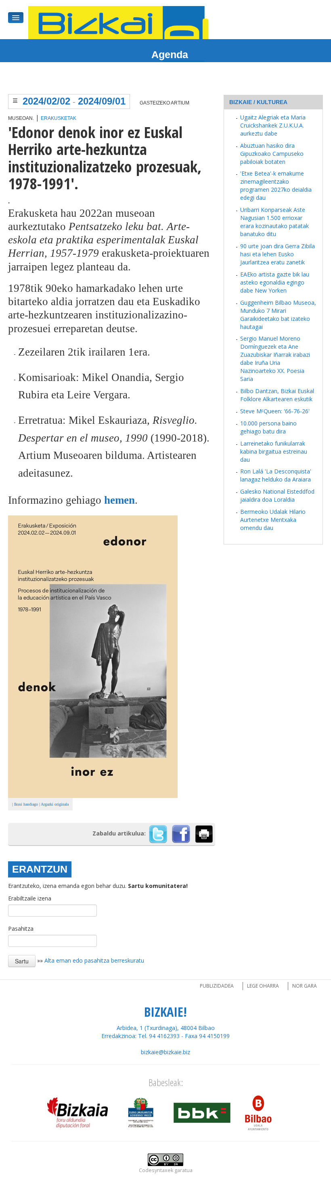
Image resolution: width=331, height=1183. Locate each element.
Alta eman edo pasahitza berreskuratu (94, 960)
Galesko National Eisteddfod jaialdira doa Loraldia (277, 495)
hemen (119, 500)
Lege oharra (263, 985)
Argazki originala (55, 804)
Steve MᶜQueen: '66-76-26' (275, 411)
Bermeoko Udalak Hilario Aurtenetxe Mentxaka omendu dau (273, 520)
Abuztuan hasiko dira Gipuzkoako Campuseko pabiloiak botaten (272, 153)
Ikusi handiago (26, 804)
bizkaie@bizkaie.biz (165, 1052)
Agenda (169, 54)
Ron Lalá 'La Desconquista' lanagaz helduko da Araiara (275, 475)
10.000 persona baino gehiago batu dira (268, 427)
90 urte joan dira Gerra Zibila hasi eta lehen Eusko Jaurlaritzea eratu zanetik (277, 254)
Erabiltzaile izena (29, 898)
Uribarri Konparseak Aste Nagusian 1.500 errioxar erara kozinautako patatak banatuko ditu (274, 222)
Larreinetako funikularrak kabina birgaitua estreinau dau (273, 451)
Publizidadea (217, 985)
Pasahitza (21, 928)
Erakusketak (58, 118)
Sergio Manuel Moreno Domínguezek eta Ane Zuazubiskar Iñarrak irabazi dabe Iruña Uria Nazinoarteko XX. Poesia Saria (275, 359)
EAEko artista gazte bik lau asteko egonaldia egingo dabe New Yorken (274, 282)
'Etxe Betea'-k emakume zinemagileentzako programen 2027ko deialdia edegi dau (276, 185)
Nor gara (304, 985)
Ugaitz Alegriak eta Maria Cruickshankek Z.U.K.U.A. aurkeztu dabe (273, 125)
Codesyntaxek (156, 1170)
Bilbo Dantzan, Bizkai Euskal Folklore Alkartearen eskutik (277, 395)
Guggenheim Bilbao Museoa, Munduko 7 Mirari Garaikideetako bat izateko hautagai (278, 315)
